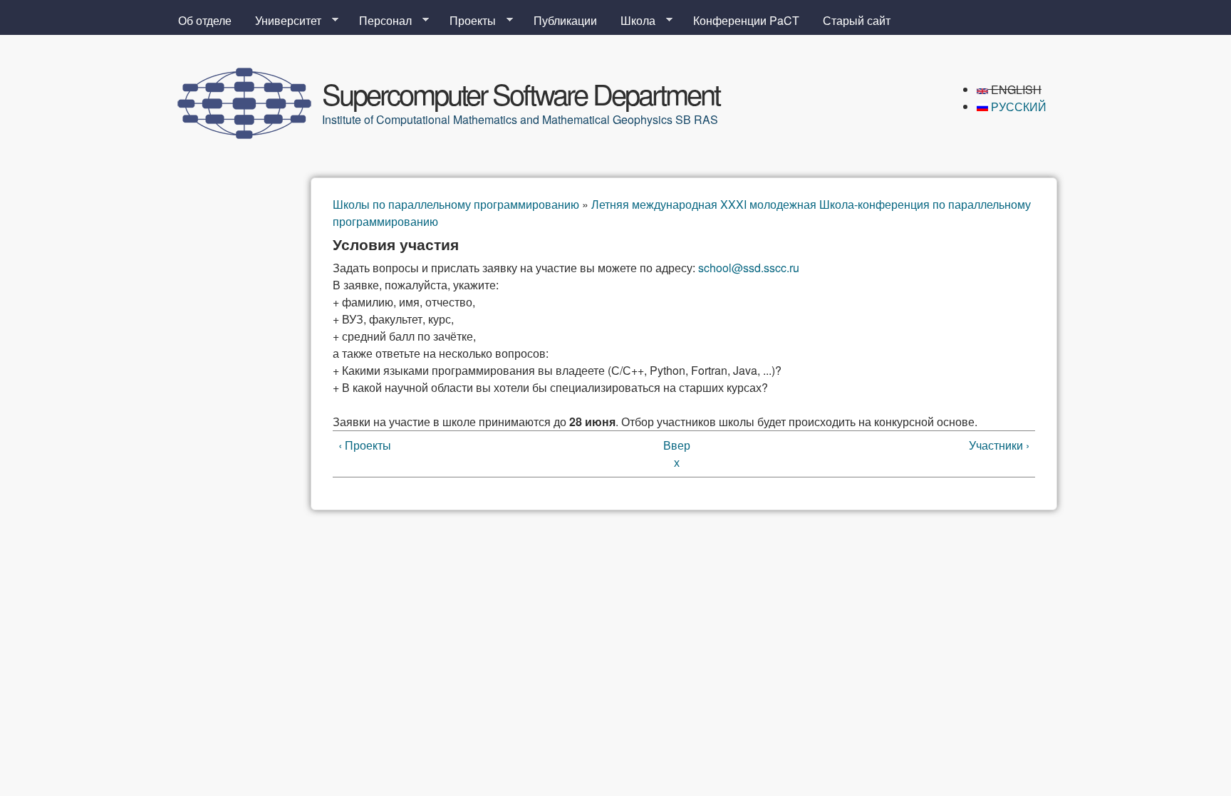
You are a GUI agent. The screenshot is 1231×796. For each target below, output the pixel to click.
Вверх (676, 453)
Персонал (380, 20)
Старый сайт (856, 20)
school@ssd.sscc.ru (748, 267)
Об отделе (205, 20)
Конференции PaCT (746, 20)
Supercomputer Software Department (521, 93)
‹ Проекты (364, 445)
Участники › (999, 445)
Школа (632, 20)
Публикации (565, 20)
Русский (1017, 106)
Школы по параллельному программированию (456, 204)
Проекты (467, 20)
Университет (282, 20)
